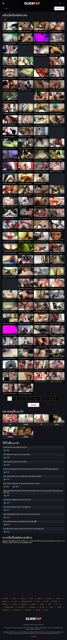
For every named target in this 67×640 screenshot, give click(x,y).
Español (23, 604)
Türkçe (51, 607)
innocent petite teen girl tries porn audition (15, 461)
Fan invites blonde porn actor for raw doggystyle (17, 507)
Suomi (31, 598)
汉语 (49, 604)
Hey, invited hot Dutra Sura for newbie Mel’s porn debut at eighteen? (22, 476)
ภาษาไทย (5, 598)
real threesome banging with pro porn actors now (17, 499)
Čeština (58, 598)
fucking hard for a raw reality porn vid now (15, 447)
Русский (42, 607)
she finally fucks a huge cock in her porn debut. (16, 454)
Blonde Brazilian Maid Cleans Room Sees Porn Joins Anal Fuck (21, 514)
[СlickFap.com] (32, 3)
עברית (38, 601)
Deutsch (14, 604)
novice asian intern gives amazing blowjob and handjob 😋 (19, 521)
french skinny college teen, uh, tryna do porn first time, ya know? (21, 483)
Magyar (4, 601)
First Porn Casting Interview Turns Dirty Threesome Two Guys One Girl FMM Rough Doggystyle (30, 469)
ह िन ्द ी (58, 604)
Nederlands (5, 610)
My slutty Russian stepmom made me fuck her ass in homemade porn (23, 528)
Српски (38, 610)
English (40, 598)
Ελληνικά (49, 598)
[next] (57, 399)
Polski (46, 601)
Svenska (5, 604)
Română (54, 601)
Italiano (60, 607)
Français (33, 604)
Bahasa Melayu (9, 607)
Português (32, 607)
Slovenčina (28, 610)
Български (21, 607)
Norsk (46, 610)
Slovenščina (17, 610)
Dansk (42, 604)
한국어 (14, 598)
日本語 (23, 598)
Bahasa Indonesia (27, 601)
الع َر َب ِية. (14, 601)
